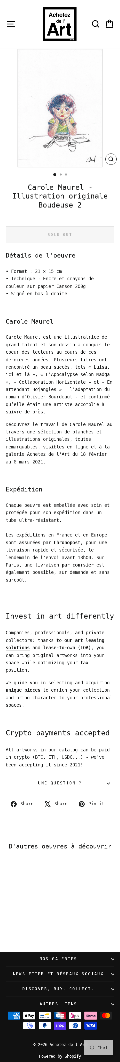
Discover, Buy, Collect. (58, 989)
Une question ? (60, 783)
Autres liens (58, 1004)
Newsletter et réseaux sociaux (58, 974)
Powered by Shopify (60, 1056)
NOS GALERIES (58, 959)
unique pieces (23, 690)
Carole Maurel (23, 337)
